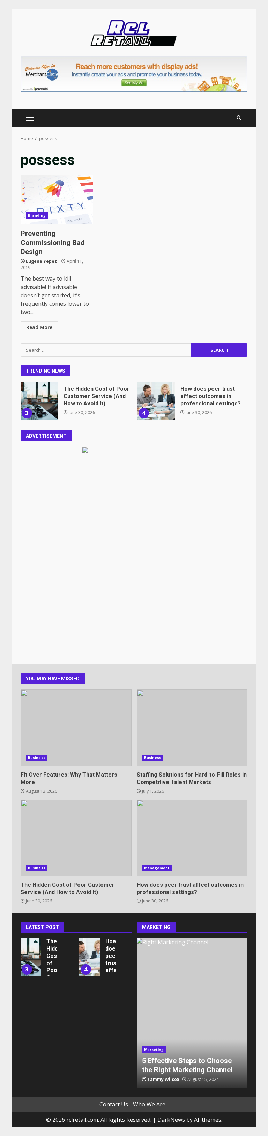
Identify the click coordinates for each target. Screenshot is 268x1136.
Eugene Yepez (41, 261)
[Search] (239, 117)
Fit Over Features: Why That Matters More (76, 727)
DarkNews (171, 1119)
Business (36, 757)
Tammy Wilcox (163, 1079)
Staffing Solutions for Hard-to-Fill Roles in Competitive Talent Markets (192, 727)
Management (157, 868)
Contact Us (113, 1104)
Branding (37, 215)
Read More (39, 327)
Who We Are (149, 1104)
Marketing (154, 1049)
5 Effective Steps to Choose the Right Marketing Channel (192, 1013)
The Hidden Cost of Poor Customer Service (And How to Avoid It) (39, 401)
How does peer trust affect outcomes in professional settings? (156, 401)
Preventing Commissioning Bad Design (57, 199)
